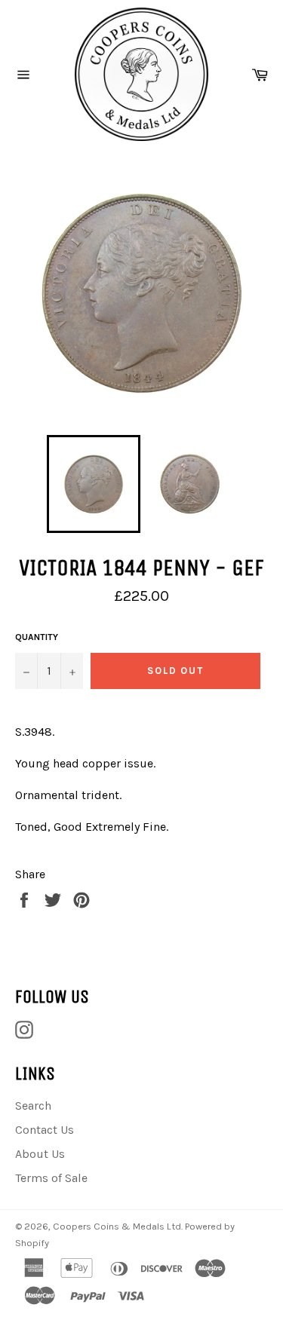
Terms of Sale (51, 1178)
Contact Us (44, 1129)
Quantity (36, 637)
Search (33, 1105)
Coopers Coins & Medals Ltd (117, 1226)
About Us (40, 1154)
